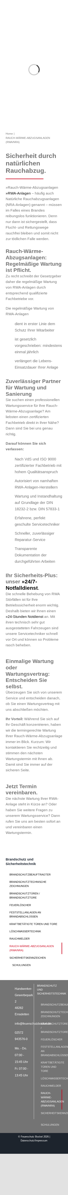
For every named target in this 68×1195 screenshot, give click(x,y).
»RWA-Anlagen (18, 193)
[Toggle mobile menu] (60, 6)
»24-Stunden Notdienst (24, 617)
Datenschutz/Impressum (34, 1140)
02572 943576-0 (21, 1036)
